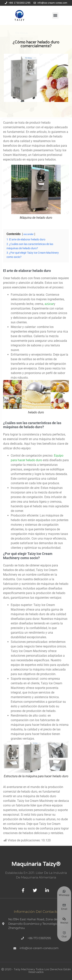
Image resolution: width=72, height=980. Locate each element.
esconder (28, 234)
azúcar (49, 304)
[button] (55, 15)
